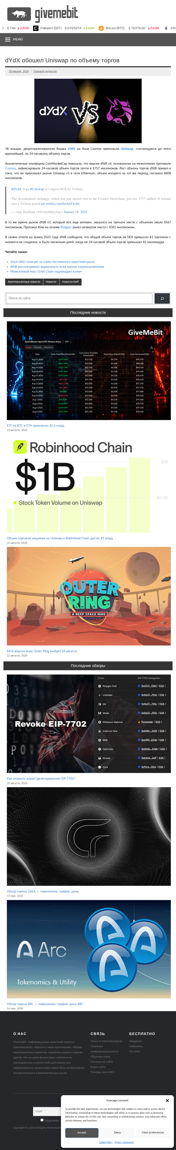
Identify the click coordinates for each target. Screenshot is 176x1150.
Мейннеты (136, 1046)
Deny (117, 1132)
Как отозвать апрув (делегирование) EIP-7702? (41, 778)
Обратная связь (100, 1056)
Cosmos (10, 168)
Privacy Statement (124, 1142)
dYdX (71, 149)
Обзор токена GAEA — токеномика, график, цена (43, 891)
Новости (51, 282)
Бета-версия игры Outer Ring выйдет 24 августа (42, 651)
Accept (81, 1132)
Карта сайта (98, 1067)
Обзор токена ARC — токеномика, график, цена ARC (45, 1004)
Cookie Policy (105, 1142)
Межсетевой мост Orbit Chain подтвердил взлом (46, 271)
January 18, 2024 (75, 211)
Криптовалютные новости (24, 282)
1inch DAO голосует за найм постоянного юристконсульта (52, 262)
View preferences (153, 1132)
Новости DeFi (70, 282)
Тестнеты (134, 1051)
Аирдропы (135, 1041)
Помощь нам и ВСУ (102, 1072)
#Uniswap (37, 189)
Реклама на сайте (102, 1062)
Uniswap (127, 149)
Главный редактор (45, 71)
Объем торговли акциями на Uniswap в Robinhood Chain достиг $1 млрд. (60, 538)
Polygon (66, 227)
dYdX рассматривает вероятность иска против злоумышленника (57, 267)
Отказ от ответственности (106, 1041)
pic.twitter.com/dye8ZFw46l (60, 203)
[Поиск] (162, 298)
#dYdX (16, 189)
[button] (167, 1100)
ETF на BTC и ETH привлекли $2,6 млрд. (36, 426)
